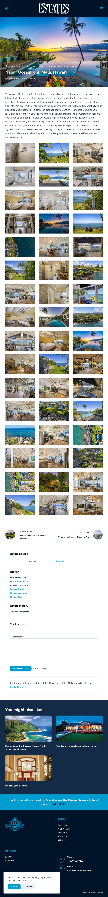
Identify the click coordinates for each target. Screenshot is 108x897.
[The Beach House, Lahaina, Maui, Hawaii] (79, 729)
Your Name (19, 611)
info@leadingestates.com (79, 870)
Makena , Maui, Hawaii (17, 785)
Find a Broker (17, 687)
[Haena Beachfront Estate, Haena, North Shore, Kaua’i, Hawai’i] (28, 729)
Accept (14, 887)
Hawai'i (60, 561)
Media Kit (62, 832)
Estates (8, 856)
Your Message (17, 636)
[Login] (6, 8)
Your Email (19, 624)
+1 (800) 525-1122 (75, 861)
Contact (61, 840)
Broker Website (18, 593)
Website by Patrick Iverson (93, 892)
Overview (62, 825)
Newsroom (63, 836)
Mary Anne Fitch (19, 581)
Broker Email (17, 589)
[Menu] (101, 8)
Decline (28, 887)
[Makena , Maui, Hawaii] (28, 768)
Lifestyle (9, 860)
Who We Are (64, 828)
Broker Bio (16, 597)
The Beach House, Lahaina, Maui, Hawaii (77, 746)
